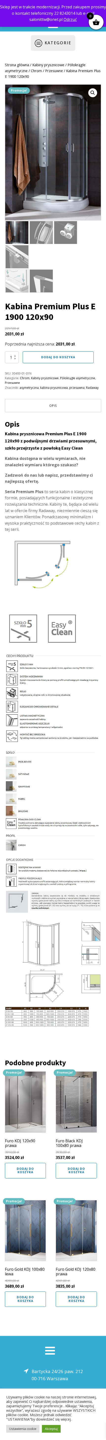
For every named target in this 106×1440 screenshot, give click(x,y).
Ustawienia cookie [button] (22, 1428)
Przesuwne (54, 70)
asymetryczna (29, 388)
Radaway (92, 388)
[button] (92, 92)
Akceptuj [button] (51, 1428)
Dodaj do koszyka (58, 357)
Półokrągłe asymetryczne (77, 378)
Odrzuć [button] (70, 19)
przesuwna (77, 388)
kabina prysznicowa (54, 388)
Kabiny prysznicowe (48, 64)
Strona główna (17, 64)
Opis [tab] (53, 406)
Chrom (36, 70)
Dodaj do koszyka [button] (25, 1170)
